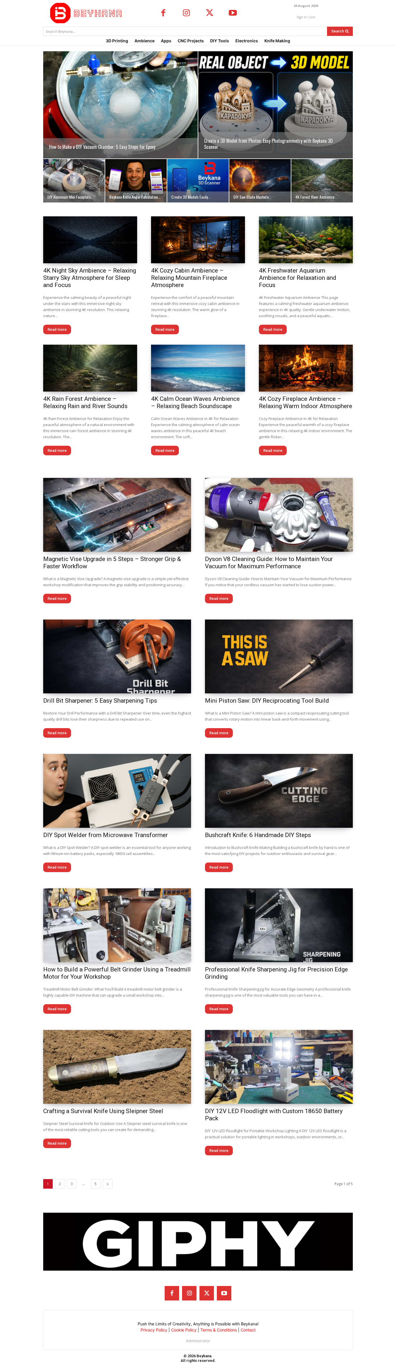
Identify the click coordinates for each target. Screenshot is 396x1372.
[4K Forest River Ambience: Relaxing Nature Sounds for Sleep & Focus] (322, 180)
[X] (209, 13)
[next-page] (107, 1184)
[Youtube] (233, 13)
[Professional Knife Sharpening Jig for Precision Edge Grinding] (279, 925)
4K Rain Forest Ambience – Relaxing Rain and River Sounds (85, 402)
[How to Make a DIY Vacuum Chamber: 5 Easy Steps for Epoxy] (120, 104)
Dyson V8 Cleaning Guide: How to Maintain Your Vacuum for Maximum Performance (269, 563)
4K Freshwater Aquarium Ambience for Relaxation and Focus (297, 277)
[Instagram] (186, 13)
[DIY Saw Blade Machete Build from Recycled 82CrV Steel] (260, 180)
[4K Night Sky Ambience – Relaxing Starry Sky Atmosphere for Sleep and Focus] (90, 239)
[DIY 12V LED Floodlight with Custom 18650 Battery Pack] (279, 1067)
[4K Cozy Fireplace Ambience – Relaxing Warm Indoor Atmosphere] (306, 368)
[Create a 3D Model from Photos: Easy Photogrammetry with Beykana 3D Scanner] (275, 104)
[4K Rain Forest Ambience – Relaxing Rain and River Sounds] (90, 368)
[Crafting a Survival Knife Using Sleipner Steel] (117, 1067)
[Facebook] (163, 13)
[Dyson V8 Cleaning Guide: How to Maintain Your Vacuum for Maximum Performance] (279, 515)
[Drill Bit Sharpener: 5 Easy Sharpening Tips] (117, 656)
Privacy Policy (154, 1329)
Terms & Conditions (218, 1329)
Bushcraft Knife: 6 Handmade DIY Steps (258, 835)
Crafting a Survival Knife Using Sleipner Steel (103, 1111)
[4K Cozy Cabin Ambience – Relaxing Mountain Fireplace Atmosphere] (198, 239)
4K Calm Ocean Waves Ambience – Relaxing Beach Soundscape (195, 402)
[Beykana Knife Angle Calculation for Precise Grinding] (136, 180)
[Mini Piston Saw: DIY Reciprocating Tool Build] (279, 656)
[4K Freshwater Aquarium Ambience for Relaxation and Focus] (306, 239)
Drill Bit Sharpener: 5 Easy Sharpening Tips (100, 700)
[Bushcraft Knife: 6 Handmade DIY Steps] (279, 791)
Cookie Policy (184, 1329)
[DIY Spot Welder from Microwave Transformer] (117, 791)
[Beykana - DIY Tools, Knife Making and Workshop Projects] (87, 13)
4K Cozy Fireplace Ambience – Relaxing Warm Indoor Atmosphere (305, 402)
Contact (248, 1329)
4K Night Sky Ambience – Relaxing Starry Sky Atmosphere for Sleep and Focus (89, 277)
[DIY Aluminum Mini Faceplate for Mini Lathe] (74, 180)
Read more (57, 329)
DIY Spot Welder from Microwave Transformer (105, 835)
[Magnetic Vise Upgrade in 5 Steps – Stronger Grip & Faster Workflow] (117, 515)
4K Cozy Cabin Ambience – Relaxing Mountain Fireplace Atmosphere (189, 277)
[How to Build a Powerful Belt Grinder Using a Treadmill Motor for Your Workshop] (117, 925)
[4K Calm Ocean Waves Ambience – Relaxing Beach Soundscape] (198, 368)
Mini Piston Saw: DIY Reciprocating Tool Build (267, 700)
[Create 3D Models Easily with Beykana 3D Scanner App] (198, 180)
